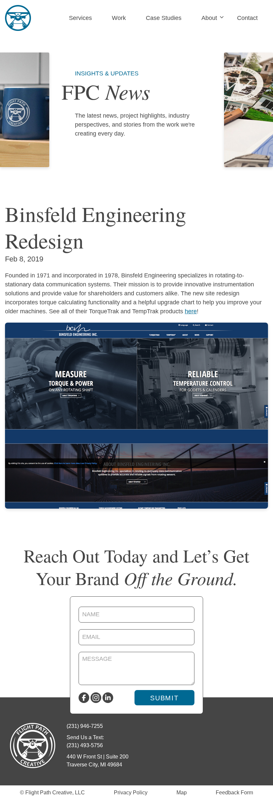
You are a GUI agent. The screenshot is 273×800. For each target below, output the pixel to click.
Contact (247, 18)
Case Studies (163, 18)
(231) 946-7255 (85, 726)
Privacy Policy (130, 792)
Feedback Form (234, 792)
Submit (164, 698)
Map (181, 792)
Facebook (84, 697)
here (191, 311)
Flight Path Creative (18, 18)
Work (119, 18)
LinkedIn (108, 697)
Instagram (96, 697)
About (209, 18)
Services (80, 18)
